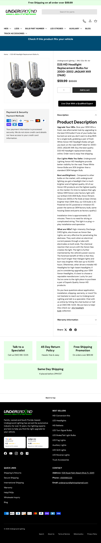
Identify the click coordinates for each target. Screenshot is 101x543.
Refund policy (78, 534)
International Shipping (14, 482)
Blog (6, 502)
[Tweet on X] (65, 329)
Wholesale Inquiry (12, 497)
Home (6, 54)
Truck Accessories (60, 460)
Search (41, 534)
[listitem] (15, 442)
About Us (51, 534)
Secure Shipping (11, 477)
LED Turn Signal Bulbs (62, 430)
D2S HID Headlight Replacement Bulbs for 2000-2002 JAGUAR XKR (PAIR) (25, 54)
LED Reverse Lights (61, 455)
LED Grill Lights (59, 450)
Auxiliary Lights (59, 445)
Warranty (8, 487)
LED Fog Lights (59, 440)
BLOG (88, 28)
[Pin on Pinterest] (75, 329)
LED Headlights (59, 420)
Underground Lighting (66, 61)
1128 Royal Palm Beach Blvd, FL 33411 (78, 473)
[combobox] (69, 11)
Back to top (50, 398)
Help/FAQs (9, 492)
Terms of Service (64, 534)
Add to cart (85, 90)
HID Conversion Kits (61, 415)
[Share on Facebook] (70, 329)
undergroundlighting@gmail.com (73, 482)
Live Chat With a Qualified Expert (77, 103)
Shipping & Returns (12, 473)
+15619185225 (66, 477)
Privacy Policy (92, 534)
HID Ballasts (57, 425)
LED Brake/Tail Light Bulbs (64, 435)
